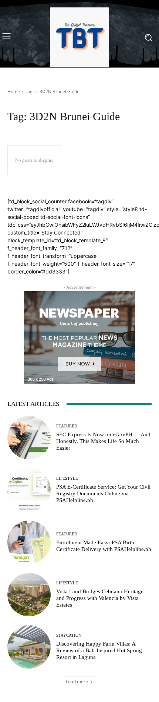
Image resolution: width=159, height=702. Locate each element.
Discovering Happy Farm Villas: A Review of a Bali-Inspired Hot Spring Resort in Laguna (99, 650)
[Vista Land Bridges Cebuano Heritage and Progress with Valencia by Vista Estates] (29, 594)
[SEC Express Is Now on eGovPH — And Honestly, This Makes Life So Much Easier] (29, 437)
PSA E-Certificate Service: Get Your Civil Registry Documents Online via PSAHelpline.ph (103, 493)
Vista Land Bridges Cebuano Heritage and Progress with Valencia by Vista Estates (99, 598)
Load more (77, 681)
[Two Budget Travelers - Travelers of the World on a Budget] (79, 37)
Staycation (68, 635)
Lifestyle (67, 478)
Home (13, 91)
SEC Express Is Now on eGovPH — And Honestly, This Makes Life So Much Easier (103, 441)
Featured (66, 426)
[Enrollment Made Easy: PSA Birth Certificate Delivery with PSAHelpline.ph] (29, 542)
